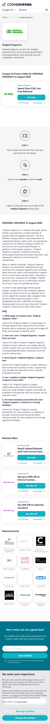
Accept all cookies (25, 717)
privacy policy (22, 701)
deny (16, 695)
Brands (23, 9)
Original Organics (26, 17)
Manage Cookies (25, 711)
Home (4, 17)
